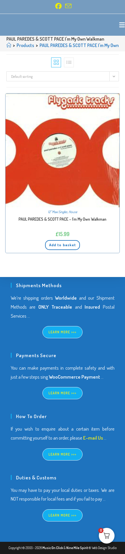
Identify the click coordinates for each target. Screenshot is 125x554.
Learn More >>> (63, 332)
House (73, 212)
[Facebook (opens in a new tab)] (58, 6)
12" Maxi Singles (57, 212)
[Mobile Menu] (122, 25)
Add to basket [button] (62, 244)
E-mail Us (93, 438)
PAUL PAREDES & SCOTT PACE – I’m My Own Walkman (62, 219)
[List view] (69, 62)
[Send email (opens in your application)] (67, 6)
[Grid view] (56, 62)
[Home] (8, 45)
